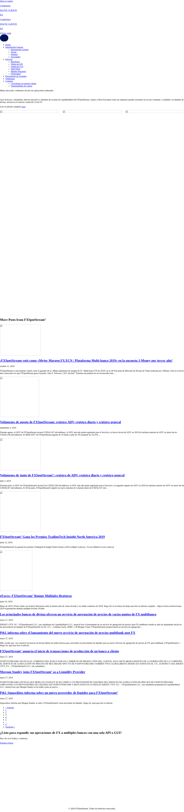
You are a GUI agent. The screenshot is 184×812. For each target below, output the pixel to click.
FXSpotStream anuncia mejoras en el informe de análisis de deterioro (48, 791)
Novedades (15, 57)
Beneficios (15, 62)
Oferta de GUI (17, 66)
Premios (14, 54)
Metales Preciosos (18, 71)
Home (8, 45)
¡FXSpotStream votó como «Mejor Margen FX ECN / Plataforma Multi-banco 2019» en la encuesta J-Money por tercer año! (86, 360)
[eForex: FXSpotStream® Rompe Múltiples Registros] (16, 590)
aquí (23, 107)
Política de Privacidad (9, 762)
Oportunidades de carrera (21, 86)
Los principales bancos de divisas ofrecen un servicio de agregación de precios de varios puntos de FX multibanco (78, 614)
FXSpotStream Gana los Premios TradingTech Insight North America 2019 (52, 536)
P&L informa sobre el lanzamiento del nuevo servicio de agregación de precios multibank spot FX (67, 632)
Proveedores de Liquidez (16, 76)
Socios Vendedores (8, 757)
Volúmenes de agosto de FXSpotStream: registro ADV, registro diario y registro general (60, 422)
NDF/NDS (15, 69)
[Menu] (4, 37)
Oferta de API (17, 64)
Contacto (9, 81)
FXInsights (16, 74)
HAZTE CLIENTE (8, 10)
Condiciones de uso (8, 760)
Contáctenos (5, 6)
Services (9, 59)
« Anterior (9, 707)
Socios (13, 52)
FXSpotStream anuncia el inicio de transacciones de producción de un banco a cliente (59, 651)
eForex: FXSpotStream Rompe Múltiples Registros (36, 596)
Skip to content (6, 1)
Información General (14, 47)
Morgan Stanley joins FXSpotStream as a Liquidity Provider (42, 672)
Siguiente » (10, 727)
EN (1, 15)
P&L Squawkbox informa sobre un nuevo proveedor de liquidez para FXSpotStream (59, 692)
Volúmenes (10, 79)
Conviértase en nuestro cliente (23, 83)
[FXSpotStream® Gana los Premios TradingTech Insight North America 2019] (20, 531)
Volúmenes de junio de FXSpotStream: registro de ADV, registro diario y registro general (62, 475)
